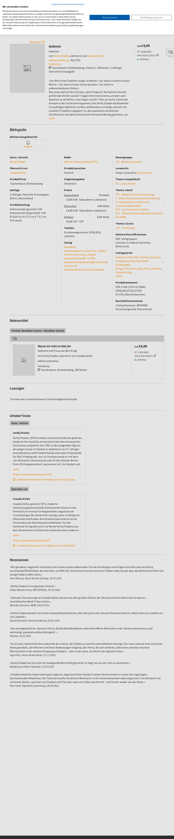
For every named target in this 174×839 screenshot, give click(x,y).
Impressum (79, 4)
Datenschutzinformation (62, 4)
